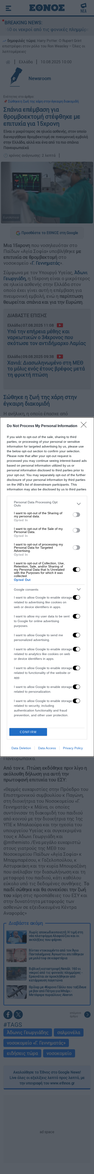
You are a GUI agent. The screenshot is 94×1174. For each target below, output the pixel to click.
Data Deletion (21, 748)
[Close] (85, 426)
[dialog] (47, 587)
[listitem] (47, 504)
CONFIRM (28, 732)
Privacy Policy (73, 748)
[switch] (76, 514)
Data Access (47, 748)
